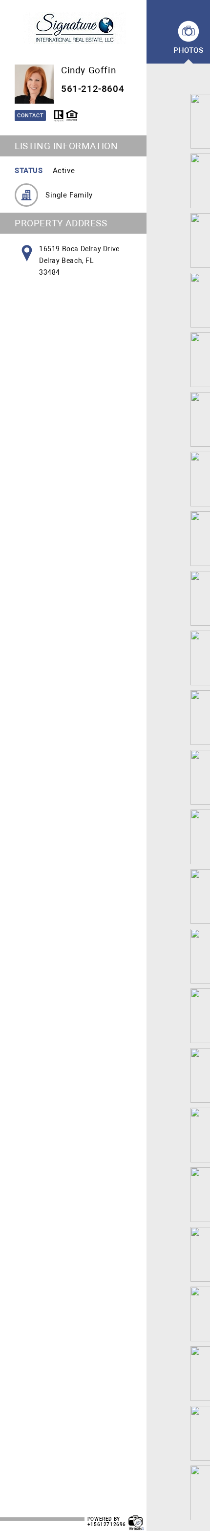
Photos (188, 50)
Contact (30, 115)
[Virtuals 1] (136, 1517)
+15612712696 (106, 1524)
